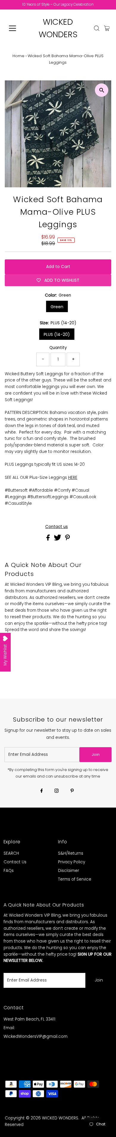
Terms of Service (74, 879)
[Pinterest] (72, 791)
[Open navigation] (17, 28)
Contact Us (15, 862)
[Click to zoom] (101, 90)
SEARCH (11, 853)
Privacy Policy (71, 862)
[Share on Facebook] (48, 539)
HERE (72, 477)
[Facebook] (41, 791)
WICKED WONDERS (60, 1118)
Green (57, 307)
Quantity (58, 348)
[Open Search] (96, 28)
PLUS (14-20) (57, 334)
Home (18, 56)
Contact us (56, 527)
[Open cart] (107, 28)
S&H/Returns (70, 853)
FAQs (9, 870)
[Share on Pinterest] (67, 539)
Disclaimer (68, 870)
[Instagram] (56, 791)
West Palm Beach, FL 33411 (29, 1019)
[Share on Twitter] (58, 539)
